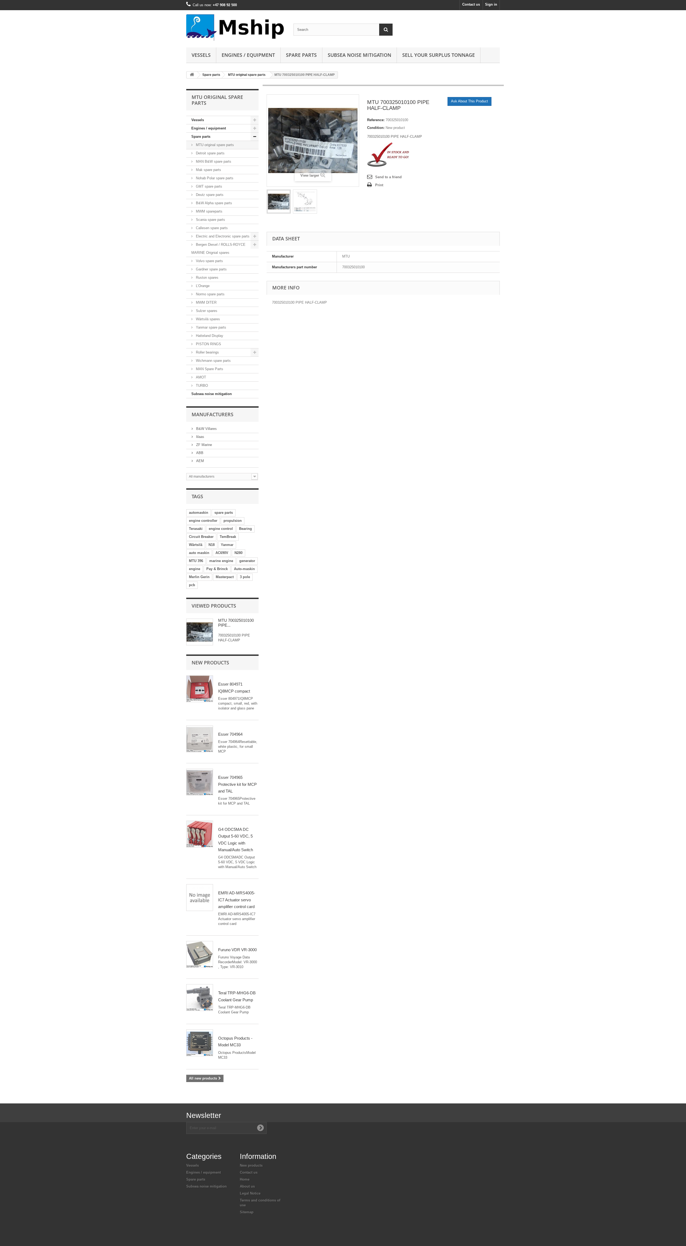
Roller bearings (207, 352)
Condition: (376, 128)
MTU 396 (196, 561)
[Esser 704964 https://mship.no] (199, 739)
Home (244, 1179)
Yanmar (227, 545)
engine (194, 569)
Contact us (471, 4)
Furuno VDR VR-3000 (237, 949)
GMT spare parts (208, 186)
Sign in (491, 4)
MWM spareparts (208, 211)
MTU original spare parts (247, 75)
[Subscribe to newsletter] (260, 1128)
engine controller (203, 521)
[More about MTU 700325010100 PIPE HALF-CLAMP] (199, 632)
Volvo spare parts (209, 261)
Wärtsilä (195, 545)
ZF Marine (203, 445)
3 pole (245, 577)
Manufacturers (212, 414)
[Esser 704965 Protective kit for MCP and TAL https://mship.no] (199, 782)
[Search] (386, 30)
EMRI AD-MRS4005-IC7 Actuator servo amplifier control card (236, 900)
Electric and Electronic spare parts (222, 236)
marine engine (221, 561)
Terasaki (196, 529)
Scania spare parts (210, 220)
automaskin (198, 513)
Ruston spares (206, 278)
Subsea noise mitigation (211, 394)
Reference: (376, 120)
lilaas (199, 437)
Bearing (245, 529)
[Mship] (235, 27)
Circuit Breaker (201, 537)
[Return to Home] (192, 75)
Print (379, 185)
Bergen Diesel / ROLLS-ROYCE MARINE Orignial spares (218, 249)
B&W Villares (206, 429)
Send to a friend (388, 177)
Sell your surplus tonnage (438, 55)
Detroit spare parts (210, 153)
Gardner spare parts (211, 269)
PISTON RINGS (208, 344)
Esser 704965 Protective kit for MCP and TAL (237, 784)
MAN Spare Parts (209, 369)
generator (247, 561)
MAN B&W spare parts (213, 161)
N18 (211, 545)
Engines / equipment (248, 55)
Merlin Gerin (199, 577)
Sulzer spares (206, 311)
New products (210, 662)
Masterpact (225, 577)
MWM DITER (206, 302)
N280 (238, 553)
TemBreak (228, 537)
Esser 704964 (230, 734)
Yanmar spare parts (210, 327)
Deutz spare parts (209, 195)
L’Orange (202, 286)
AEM (199, 461)
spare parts (223, 513)
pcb (192, 585)
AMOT (200, 377)
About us (247, 1186)
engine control (221, 529)
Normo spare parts (210, 294)
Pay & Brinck (217, 569)
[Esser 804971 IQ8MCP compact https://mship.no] (199, 688)
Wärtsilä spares (207, 319)
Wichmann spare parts (213, 361)
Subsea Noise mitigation (359, 55)
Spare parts (301, 55)
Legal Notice (250, 1193)
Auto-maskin (244, 569)
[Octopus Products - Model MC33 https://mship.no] (199, 1042)
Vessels (201, 55)
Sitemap (246, 1212)
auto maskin (199, 553)
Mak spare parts (208, 170)
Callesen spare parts (211, 228)
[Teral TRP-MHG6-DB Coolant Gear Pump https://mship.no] (199, 997)
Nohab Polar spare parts (214, 178)
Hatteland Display (209, 336)
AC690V (221, 553)
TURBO (201, 386)
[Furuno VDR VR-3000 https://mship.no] (199, 954)
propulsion (232, 521)
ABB (199, 453)
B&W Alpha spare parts (213, 203)
